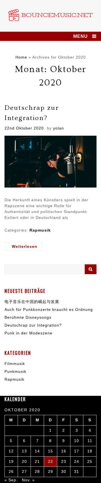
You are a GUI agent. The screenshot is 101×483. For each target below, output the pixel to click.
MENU (80, 36)
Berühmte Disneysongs (27, 317)
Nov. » (28, 480)
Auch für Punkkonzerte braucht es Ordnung (48, 309)
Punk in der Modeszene (28, 333)
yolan (58, 128)
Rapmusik (40, 230)
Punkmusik (15, 371)
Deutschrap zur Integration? (33, 325)
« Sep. (11, 480)
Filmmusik (14, 363)
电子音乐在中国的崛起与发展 (31, 301)
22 (50, 461)
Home (21, 57)
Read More (23, 246)
